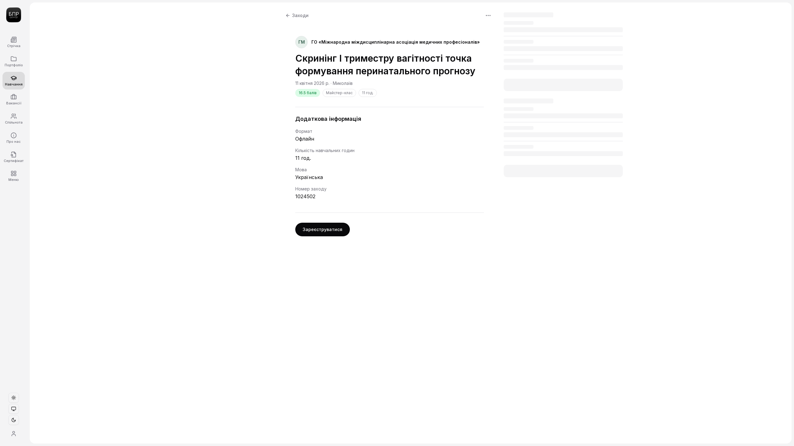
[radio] (13, 398)
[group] (13, 409)
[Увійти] (13, 433)
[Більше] (488, 15)
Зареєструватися (322, 229)
